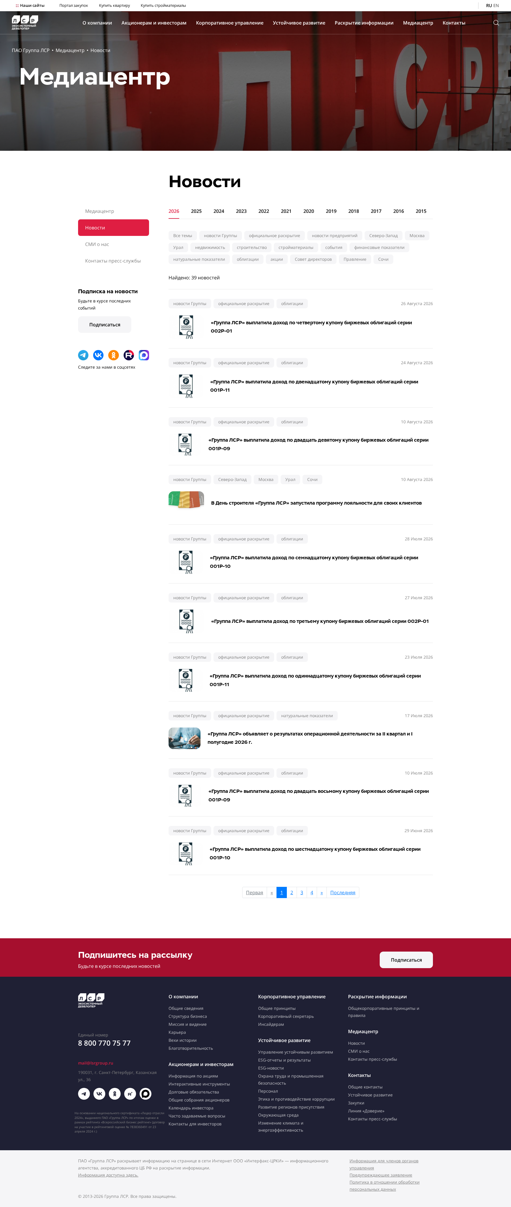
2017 (376, 211)
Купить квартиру (114, 5)
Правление (355, 259)
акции (277, 259)
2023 (241, 211)
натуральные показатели (199, 259)
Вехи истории (183, 1040)
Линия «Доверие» (366, 1111)
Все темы (182, 235)
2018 (353, 211)
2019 (331, 211)
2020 (308, 211)
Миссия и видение (188, 1024)
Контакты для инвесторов (195, 1124)
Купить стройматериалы (163, 5)
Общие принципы (277, 1008)
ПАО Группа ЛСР (31, 50)
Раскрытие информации (364, 23)
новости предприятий (335, 235)
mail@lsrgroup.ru (95, 1063)
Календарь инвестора (191, 1108)
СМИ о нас (97, 244)
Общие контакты (365, 1087)
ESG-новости (271, 1068)
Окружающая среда (278, 1115)
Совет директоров (313, 259)
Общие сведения (186, 1008)
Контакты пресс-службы (113, 260)
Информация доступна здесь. (108, 1175)
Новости (100, 50)
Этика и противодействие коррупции (296, 1099)
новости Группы (220, 235)
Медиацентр (418, 23)
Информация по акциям (193, 1076)
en (496, 5)
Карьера (177, 1032)
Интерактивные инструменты (199, 1084)
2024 (219, 211)
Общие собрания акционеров (199, 1100)
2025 (196, 211)
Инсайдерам (271, 1024)
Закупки (356, 1103)
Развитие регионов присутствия (291, 1107)
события (333, 247)
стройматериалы (296, 247)
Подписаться (104, 324)
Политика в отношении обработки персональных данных (385, 1185)
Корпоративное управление (229, 23)
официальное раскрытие (274, 235)
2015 (421, 211)
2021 (286, 211)
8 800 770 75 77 (104, 1043)
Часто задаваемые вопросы (197, 1116)
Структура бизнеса (188, 1016)
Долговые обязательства (194, 1092)
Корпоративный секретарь (286, 1016)
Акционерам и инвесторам (154, 23)
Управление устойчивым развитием (295, 1052)
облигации (248, 259)
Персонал (268, 1091)
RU (489, 5)
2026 (174, 211)
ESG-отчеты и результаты (284, 1060)
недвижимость (210, 247)
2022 (263, 211)
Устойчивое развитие (299, 23)
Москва (417, 235)
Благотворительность (191, 1048)
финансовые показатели (379, 247)
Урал (178, 247)
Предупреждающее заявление (381, 1175)
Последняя (342, 892)
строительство (252, 247)
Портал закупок (73, 5)
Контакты (454, 23)
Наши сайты (32, 5)
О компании (97, 23)
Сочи (383, 259)
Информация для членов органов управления (384, 1164)
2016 (398, 211)
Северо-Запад (383, 235)
